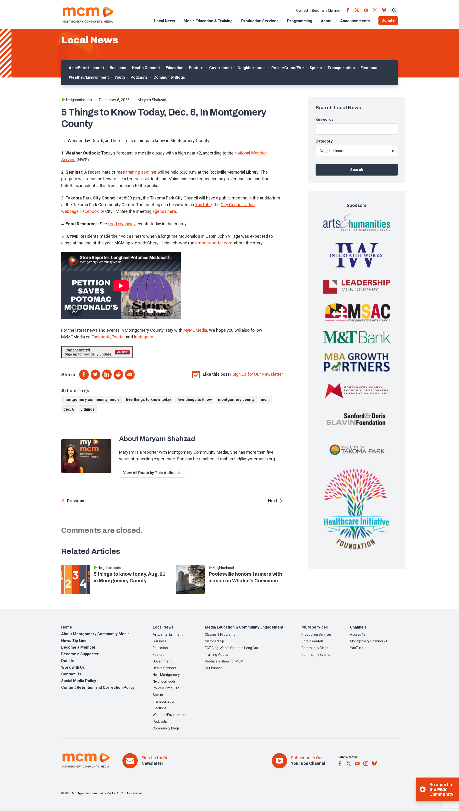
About (327, 21)
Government (220, 68)
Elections (369, 68)
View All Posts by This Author (150, 472)
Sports (316, 68)
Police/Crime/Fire (287, 68)
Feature (196, 68)
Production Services (260, 21)
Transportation (341, 68)
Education (174, 68)
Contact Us (71, 674)
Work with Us (73, 667)
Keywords (324, 119)
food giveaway (122, 223)
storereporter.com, (215, 242)
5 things (87, 409)
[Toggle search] (394, 10)
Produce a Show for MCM (224, 661)
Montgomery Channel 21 (368, 641)
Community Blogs (169, 77)
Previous (75, 500)
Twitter (118, 336)
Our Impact (213, 668)
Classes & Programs (220, 634)
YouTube (357, 648)
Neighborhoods (252, 68)
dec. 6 (68, 409)
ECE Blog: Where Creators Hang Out (231, 648)
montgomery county (236, 399)
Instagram (143, 336)
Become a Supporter (80, 654)
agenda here (164, 211)
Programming (300, 21)
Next (272, 500)
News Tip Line (74, 640)
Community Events (315, 655)
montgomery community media (91, 399)
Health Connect (146, 68)
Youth (120, 77)
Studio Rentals (312, 641)
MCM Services (314, 627)
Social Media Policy (78, 681)
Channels (358, 627)
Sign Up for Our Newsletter (257, 374)
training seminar (141, 172)
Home (66, 627)
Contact (302, 10)
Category (324, 141)
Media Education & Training (209, 21)
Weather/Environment (89, 77)
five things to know (194, 399)
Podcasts (139, 77)
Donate (388, 20)
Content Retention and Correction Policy (98, 687)
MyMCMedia (195, 330)
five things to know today (148, 399)
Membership (214, 641)
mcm (265, 399)
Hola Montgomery (166, 675)
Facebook (101, 336)
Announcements (355, 21)
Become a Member (326, 10)
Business (118, 68)
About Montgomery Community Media (95, 634)
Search (356, 169)
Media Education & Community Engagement (244, 627)
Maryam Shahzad (151, 100)
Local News (165, 21)
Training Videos (216, 655)
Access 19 (358, 634)
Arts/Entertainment (86, 68)
